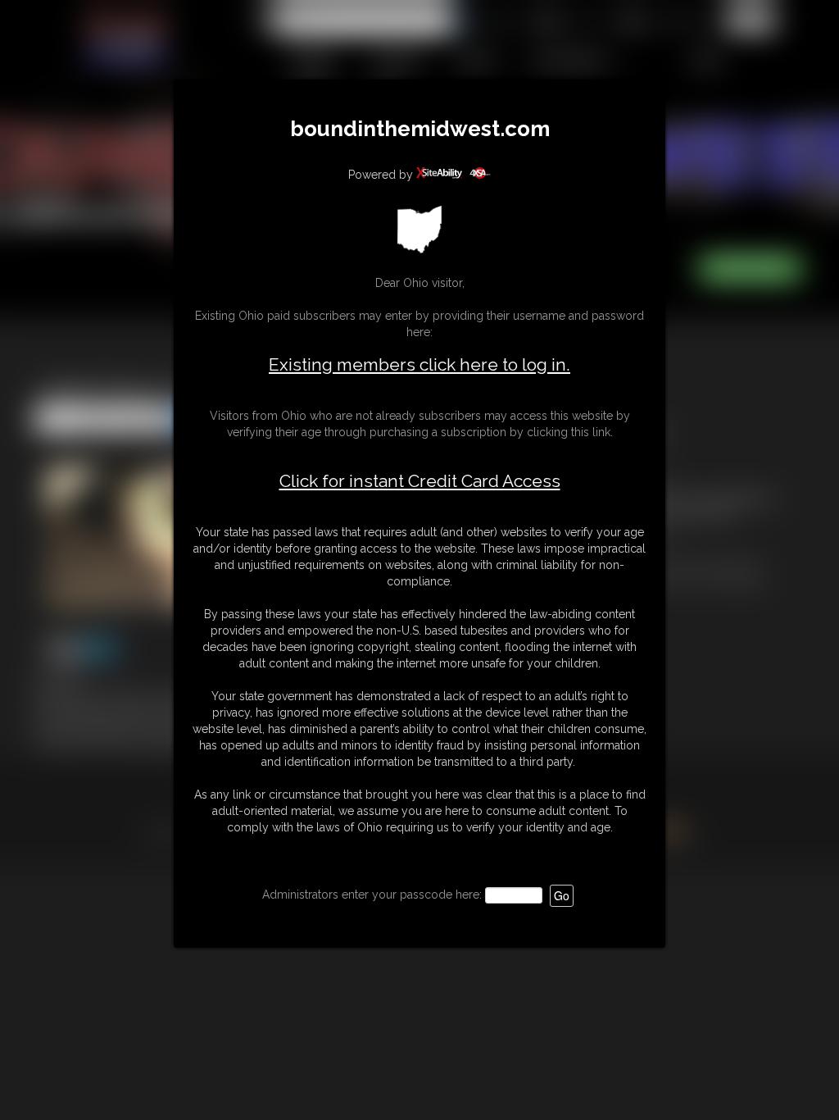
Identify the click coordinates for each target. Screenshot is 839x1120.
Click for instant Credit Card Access (419, 481)
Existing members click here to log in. (419, 364)
